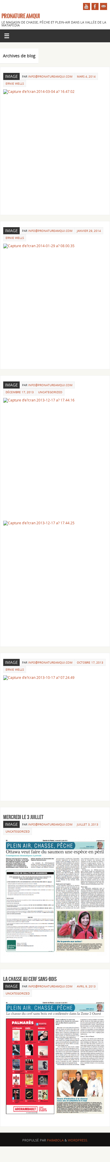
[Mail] (103, 6)
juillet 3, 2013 (87, 824)
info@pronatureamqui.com (50, 76)
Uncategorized (50, 392)
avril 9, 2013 (86, 986)
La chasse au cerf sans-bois (30, 979)
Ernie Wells (15, 83)
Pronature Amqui (20, 16)
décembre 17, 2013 (20, 392)
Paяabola (55, 1140)
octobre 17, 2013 (90, 662)
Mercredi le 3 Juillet (23, 817)
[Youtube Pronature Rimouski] (86, 6)
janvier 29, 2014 (89, 231)
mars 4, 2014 (86, 76)
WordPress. (78, 1140)
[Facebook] (95, 6)
